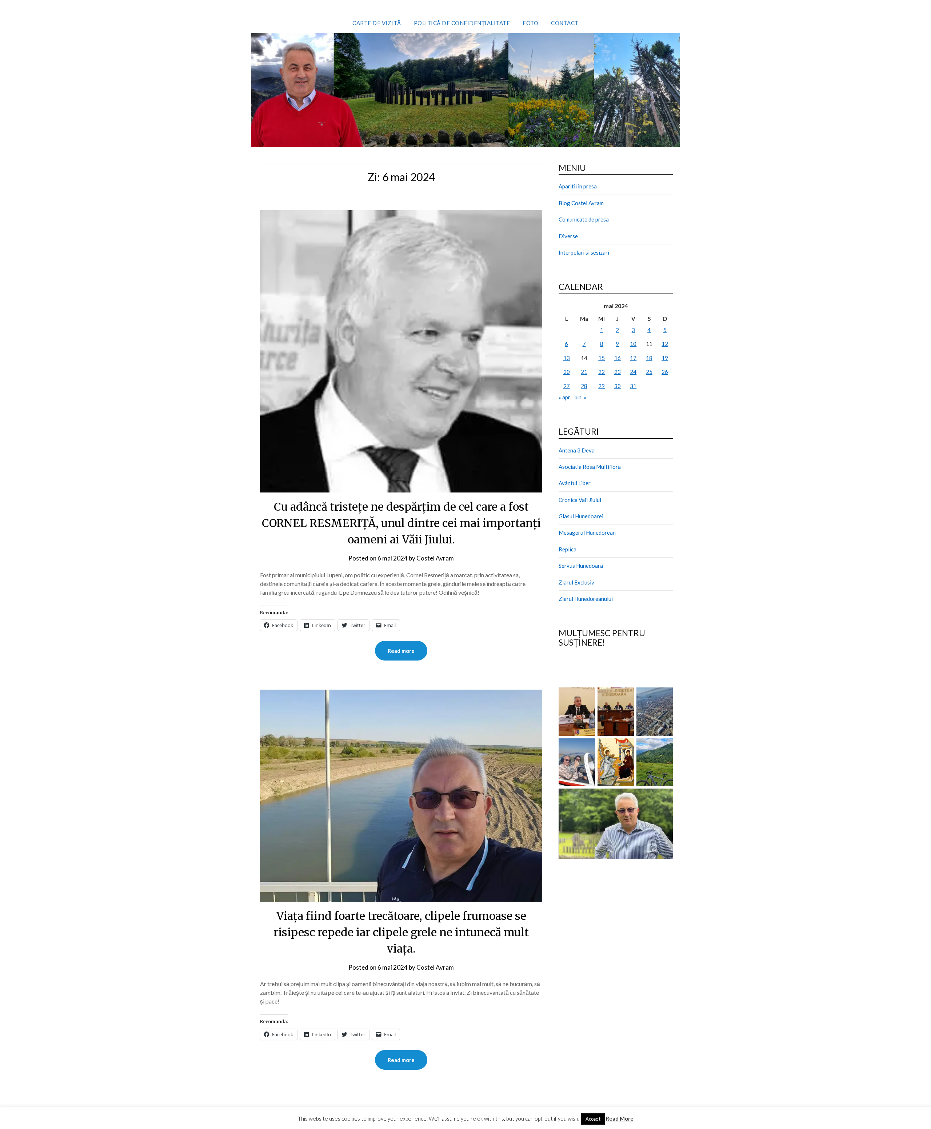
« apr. (565, 397)
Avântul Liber (575, 483)
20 (566, 371)
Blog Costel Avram (581, 203)
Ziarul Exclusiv (576, 582)
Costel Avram (435, 558)
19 (665, 358)
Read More (620, 1118)
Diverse (568, 236)
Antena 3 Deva (577, 450)
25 (649, 371)
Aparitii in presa (578, 186)
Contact (565, 23)
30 (617, 386)
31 (633, 386)
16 (617, 358)
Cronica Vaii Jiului (580, 499)
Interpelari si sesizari (584, 252)
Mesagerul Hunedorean (587, 532)
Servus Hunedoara (581, 565)
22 (601, 371)
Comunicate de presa (584, 219)
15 (601, 358)
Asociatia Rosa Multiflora (590, 466)
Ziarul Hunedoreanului (586, 598)
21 (584, 371)
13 (566, 358)
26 (665, 371)
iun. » (580, 397)
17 (633, 358)
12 (665, 343)
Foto (530, 23)
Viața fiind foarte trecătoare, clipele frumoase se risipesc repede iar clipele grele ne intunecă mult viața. (401, 932)
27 (566, 386)
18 (649, 358)
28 (584, 386)
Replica (567, 549)
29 (601, 386)
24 (633, 371)
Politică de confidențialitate (462, 23)
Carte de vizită (376, 23)
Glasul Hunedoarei (581, 516)
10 (633, 343)
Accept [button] (593, 1119)
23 (617, 371)
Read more (401, 650)
